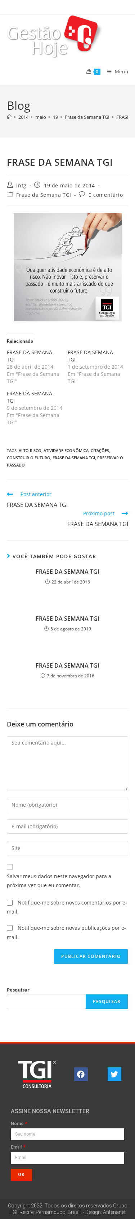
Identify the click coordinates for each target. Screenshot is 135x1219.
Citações (100, 450)
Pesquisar (18, 989)
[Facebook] (81, 1074)
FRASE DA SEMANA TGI (67, 572)
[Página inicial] (9, 117)
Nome (17, 1124)
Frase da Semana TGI (43, 194)
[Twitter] (114, 1074)
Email (17, 1147)
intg (21, 185)
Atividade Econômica (66, 450)
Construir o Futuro (28, 457)
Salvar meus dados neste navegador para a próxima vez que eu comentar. (59, 881)
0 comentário (106, 194)
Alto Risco (30, 450)
